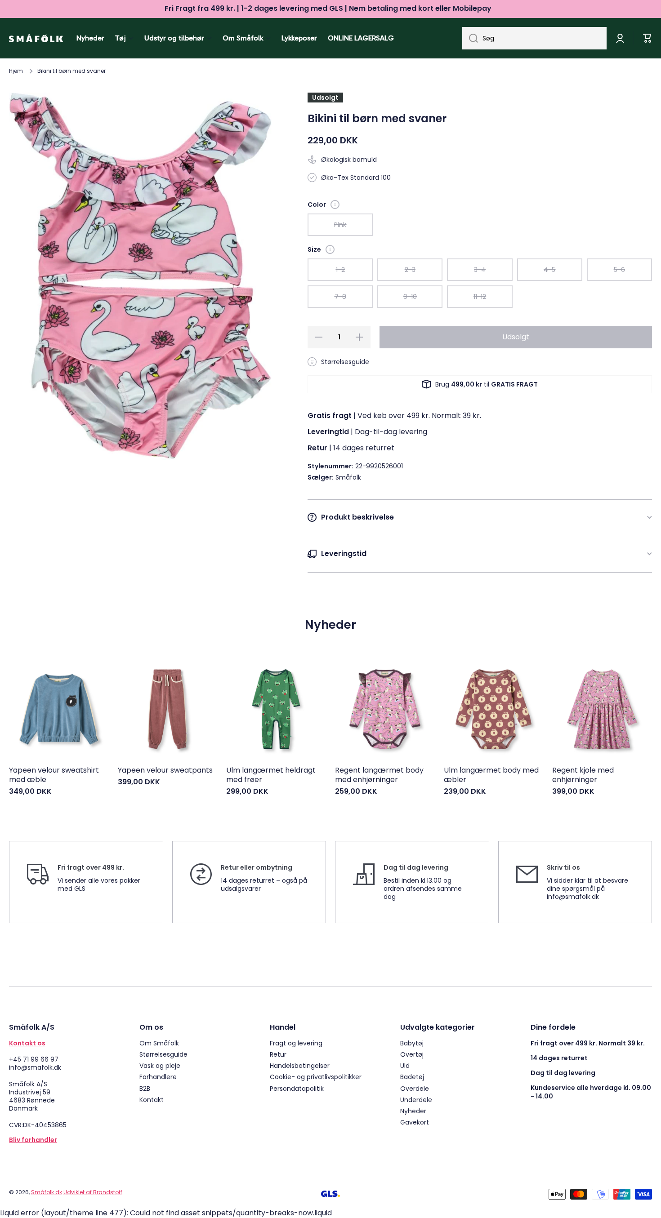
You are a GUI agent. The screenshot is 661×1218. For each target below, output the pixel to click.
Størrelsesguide (163, 1054)
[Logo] (36, 38)
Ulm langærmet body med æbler (491, 775)
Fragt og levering (296, 1043)
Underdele (416, 1099)
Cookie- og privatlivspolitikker (316, 1076)
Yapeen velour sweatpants (165, 770)
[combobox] (534, 38)
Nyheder (413, 1111)
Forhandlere (158, 1076)
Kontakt (151, 1099)
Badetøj (412, 1076)
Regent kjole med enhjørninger (583, 775)
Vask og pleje (159, 1065)
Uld (405, 1065)
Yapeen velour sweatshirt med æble (54, 775)
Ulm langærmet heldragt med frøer (271, 775)
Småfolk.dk (46, 1192)
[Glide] (334, 204)
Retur (278, 1054)
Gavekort (414, 1122)
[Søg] (470, 38)
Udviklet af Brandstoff (92, 1192)
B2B (144, 1088)
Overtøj (412, 1054)
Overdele (414, 1088)
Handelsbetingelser (300, 1065)
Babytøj (412, 1043)
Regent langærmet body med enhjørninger (379, 775)
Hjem (16, 71)
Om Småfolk (159, 1043)
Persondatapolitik (297, 1088)
